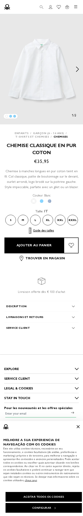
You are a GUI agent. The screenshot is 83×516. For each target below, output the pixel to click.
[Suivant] (77, 69)
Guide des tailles (43, 230)
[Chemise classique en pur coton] (6, 116)
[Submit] (72, 412)
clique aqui (31, 480)
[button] (41, 69)
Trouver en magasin (45, 258)
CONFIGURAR (41, 507)
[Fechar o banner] (78, 426)
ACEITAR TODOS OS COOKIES (43, 496)
